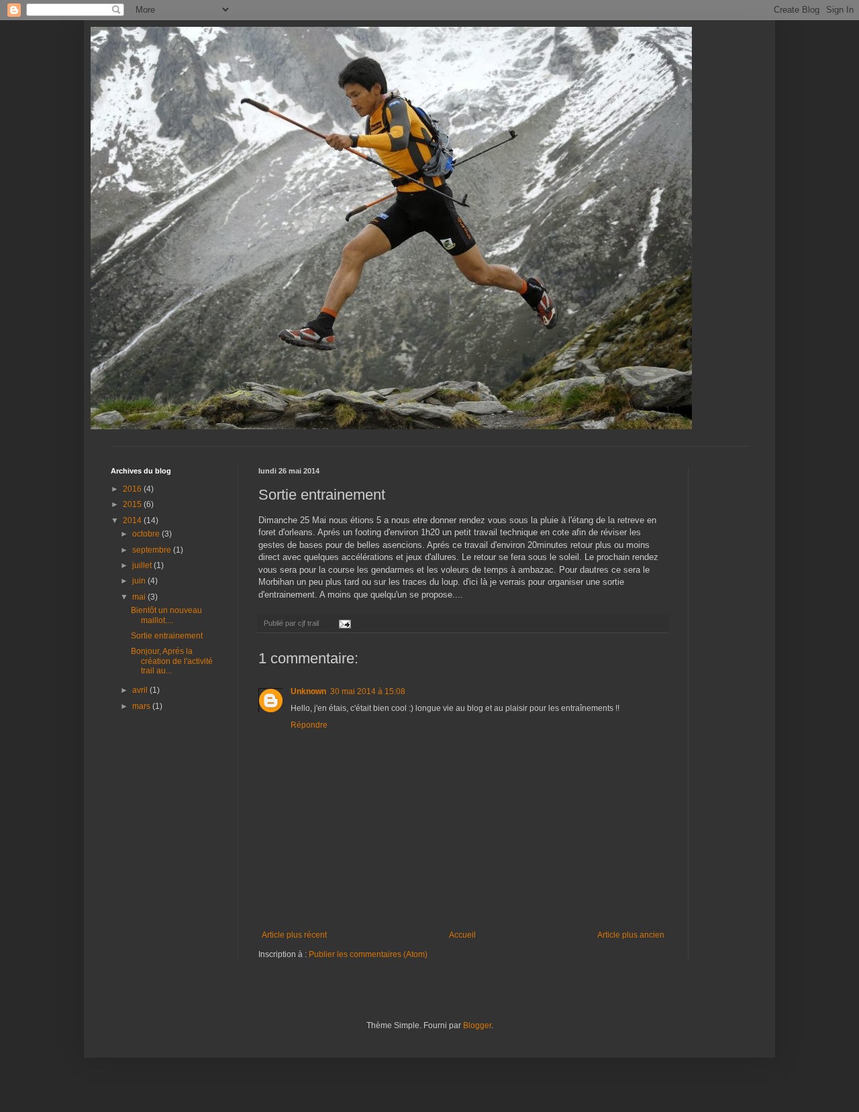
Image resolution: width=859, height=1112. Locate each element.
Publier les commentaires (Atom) (368, 954)
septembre (152, 550)
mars (142, 706)
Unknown (308, 691)
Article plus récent (294, 935)
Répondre (309, 725)
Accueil (462, 935)
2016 (133, 489)
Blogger (477, 1025)
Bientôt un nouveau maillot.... (166, 615)
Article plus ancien (630, 935)
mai (140, 597)
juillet (143, 565)
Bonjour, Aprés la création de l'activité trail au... (172, 661)
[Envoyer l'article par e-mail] (344, 623)
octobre (147, 534)
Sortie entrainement (167, 636)
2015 (133, 504)
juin (140, 581)
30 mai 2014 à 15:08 (367, 691)
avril (141, 690)
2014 (133, 520)
